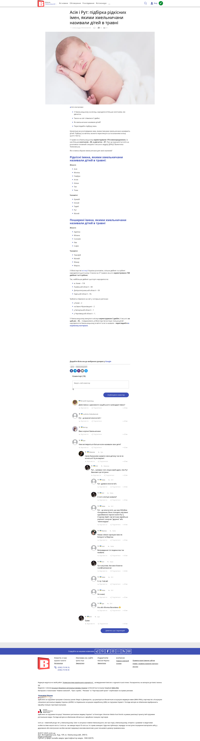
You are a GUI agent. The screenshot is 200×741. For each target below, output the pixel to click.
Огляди (118, 663)
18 (100, 28)
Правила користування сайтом (144, 660)
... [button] (109, 3)
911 (105, 28)
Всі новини (63, 3)
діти (72, 367)
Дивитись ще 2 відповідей (115, 631)
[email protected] (44, 736)
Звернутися (80, 663)
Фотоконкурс (101, 3)
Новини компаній (122, 661)
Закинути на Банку (100, 351)
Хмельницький (81, 367)
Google (108, 361)
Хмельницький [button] (50, 4)
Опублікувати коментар (116, 395)
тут (39, 685)
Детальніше (58, 663)
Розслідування (88, 3)
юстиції (85, 270)
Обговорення (75, 3)
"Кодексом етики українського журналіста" (78, 682)
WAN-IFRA (115, 688)
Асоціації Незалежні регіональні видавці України (70, 688)
